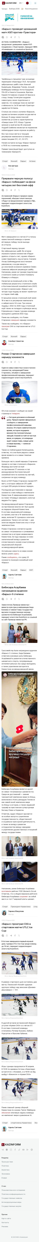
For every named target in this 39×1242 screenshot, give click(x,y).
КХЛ (31, 570)
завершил (15, 320)
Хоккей (14, 161)
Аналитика (5, 1170)
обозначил (6, 1113)
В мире (4, 1178)
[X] (19, 37)
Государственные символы (12, 1198)
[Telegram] (11, 37)
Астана (32, 161)
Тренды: (5, 9)
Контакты (5, 1222)
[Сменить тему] (29, 3)
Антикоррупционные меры (11, 1202)
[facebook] (15, 1150)
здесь (16, 554)
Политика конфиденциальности (13, 1194)
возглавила (6, 891)
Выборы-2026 (14, 9)
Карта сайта (6, 1218)
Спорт (5, 161)
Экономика (6, 1174)
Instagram (16, 413)
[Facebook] (15, 37)
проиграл (5, 326)
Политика (5, 1166)
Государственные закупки (11, 1206)
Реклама (5, 1226)
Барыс (23, 161)
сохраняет (23, 896)
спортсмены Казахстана (21, 1123)
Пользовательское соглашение (13, 1190)
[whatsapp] (7, 37)
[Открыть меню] (35, 3)
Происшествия (7, 1162)
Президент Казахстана (20, 907)
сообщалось (12, 557)
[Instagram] (3, 37)
